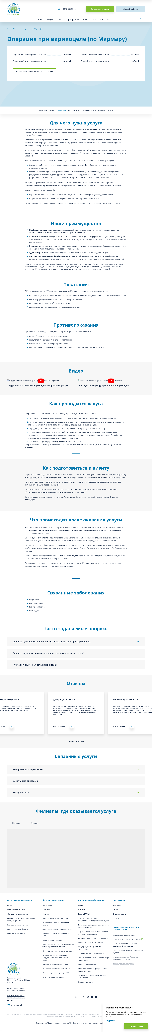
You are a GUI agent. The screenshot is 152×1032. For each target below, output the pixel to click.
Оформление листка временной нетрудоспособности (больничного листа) (56, 957)
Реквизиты (82, 910)
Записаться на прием (100, 9)
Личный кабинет (130, 9)
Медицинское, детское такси (124, 935)
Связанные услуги (89, 110)
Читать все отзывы (76, 741)
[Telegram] (80, 997)
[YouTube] (96, 997)
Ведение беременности (16, 910)
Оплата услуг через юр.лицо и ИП (56, 973)
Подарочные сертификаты (17, 929)
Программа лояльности (16, 933)
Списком (33, 823)
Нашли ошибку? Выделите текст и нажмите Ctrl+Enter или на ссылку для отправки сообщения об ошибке (76, 1023)
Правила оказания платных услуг (90, 942)
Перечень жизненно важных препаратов (58, 951)
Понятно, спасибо (136, 1026)
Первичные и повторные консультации (58, 969)
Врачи (41, 19)
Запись (110, 110)
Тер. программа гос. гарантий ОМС (91, 953)
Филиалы (101, 110)
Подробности (61, 110)
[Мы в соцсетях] (84, 997)
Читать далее (59, 726)
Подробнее (110, 1020)
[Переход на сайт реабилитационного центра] (142, 939)
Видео (51, 110)
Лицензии (81, 905)
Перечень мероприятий (87, 964)
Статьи (115, 910)
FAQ (69, 110)
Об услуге (43, 110)
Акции (9, 905)
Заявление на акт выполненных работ (57, 929)
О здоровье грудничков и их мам (55, 964)
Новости (116, 918)
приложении (109, 259)
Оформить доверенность (52, 940)
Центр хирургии (71, 19)
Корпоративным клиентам (17, 925)
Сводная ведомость (85, 982)
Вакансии (46, 910)
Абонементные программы (17, 914)
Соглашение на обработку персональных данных (17, 989)
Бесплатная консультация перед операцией (34, 71)
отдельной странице (38, 168)
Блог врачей (118, 905)
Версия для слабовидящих (123, 964)
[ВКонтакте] (76, 997)
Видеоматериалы (119, 914)
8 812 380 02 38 (69, 9)
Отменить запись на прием (53, 977)
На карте (16, 823)
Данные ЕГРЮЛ (84, 914)
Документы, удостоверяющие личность (93, 938)
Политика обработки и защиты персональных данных (16, 998)
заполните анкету (96, 269)
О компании (47, 905)
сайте (123, 259)
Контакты (104, 19)
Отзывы (76, 110)
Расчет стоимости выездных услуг (56, 918)
